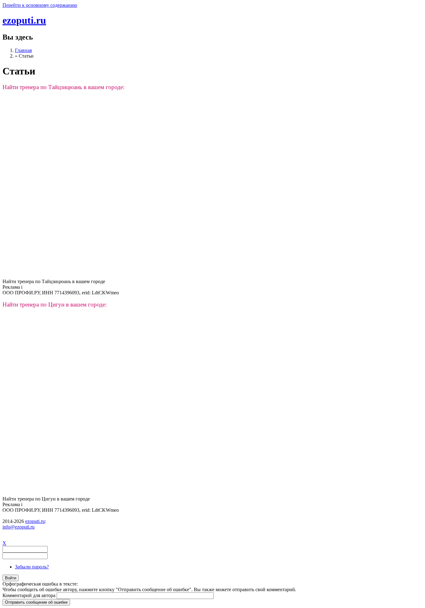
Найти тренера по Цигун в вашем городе (46, 498)
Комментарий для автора (29, 595)
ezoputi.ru (24, 20)
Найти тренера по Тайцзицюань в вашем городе (53, 281)
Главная (23, 50)
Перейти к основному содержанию (39, 5)
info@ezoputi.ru (18, 527)
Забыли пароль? (32, 566)
